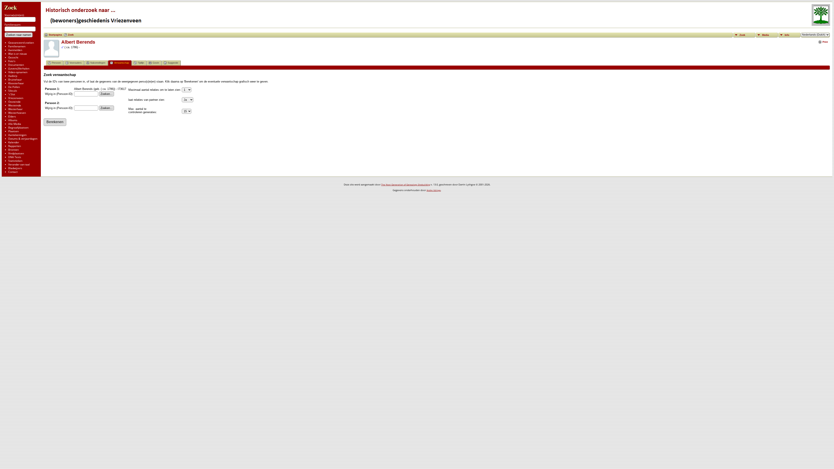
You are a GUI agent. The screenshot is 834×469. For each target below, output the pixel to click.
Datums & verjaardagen (22, 138)
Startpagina (55, 34)
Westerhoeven (17, 113)
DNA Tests (14, 157)
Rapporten (14, 146)
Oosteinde (14, 102)
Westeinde (14, 105)
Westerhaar (15, 109)
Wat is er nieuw (17, 54)
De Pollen (14, 87)
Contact (13, 172)
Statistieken (15, 161)
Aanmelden (15, 50)
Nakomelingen (97, 62)
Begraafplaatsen (18, 127)
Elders (12, 116)
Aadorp (12, 76)
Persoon (56, 62)
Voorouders (76, 62)
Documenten (16, 65)
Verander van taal (19, 164)
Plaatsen (13, 131)
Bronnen (13, 150)
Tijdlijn (141, 62)
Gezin (156, 62)
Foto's (11, 61)
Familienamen (16, 46)
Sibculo (12, 90)
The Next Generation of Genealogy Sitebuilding (405, 184)
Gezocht (13, 57)
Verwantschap (121, 62)
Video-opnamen (17, 72)
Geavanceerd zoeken (21, 43)
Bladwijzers (15, 168)
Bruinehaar (15, 79)
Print (825, 42)
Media (765, 35)
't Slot (11, 94)
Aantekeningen (17, 135)
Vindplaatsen (16, 153)
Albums (12, 120)
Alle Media (14, 124)
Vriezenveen (15, 98)
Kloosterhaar (16, 83)
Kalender (13, 142)
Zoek (10, 7)
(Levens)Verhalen (18, 68)
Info (787, 35)
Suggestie (173, 62)
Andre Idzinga (434, 190)
